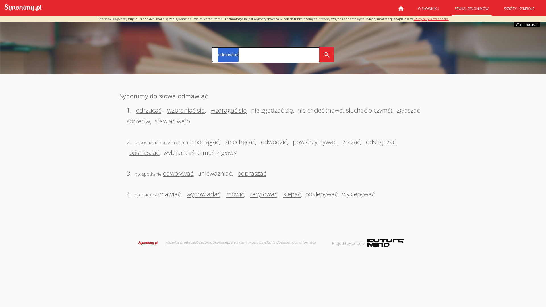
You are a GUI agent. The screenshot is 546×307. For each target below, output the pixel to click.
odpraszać (252, 173)
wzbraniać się (186, 110)
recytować (263, 194)
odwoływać (178, 173)
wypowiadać (203, 194)
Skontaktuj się (224, 242)
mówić (235, 194)
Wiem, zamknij (527, 24)
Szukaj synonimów (472, 8)
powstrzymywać (314, 141)
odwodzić (274, 141)
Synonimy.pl (23, 8)
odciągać (207, 141)
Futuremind (385, 243)
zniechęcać (240, 141)
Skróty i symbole (519, 8)
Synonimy (150, 243)
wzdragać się (229, 110)
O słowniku (428, 8)
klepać (292, 194)
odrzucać (148, 110)
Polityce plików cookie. (431, 19)
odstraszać (144, 152)
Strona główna (401, 10)
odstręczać (381, 141)
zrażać (351, 141)
